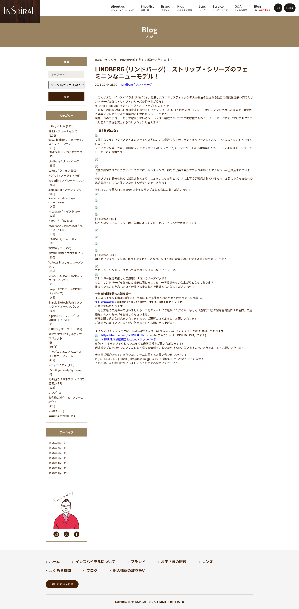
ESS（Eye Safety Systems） (66, 370)
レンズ (52, 392)
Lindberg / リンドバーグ (63, 161)
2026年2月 (55, 473)
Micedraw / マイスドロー (64, 211)
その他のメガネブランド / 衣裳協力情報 (66, 381)
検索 (66, 96)
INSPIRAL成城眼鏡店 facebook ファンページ (128, 339)
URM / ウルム (56, 126)
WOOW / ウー (56, 248)
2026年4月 (55, 463)
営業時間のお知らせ (60, 416)
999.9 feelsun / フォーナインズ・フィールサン (66, 141)
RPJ (50, 346)
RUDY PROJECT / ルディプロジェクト (65, 336)
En (291, 8)
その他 (52, 411)
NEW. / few (57, 220)
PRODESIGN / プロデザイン (65, 253)
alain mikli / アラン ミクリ (65, 190)
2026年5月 (55, 458)
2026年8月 (55, 443)
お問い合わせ (65, 584)
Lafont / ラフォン (59, 170)
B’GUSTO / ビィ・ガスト (64, 239)
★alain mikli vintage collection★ (61, 200)
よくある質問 (60, 570)
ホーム (54, 561)
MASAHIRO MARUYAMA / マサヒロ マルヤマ (65, 278)
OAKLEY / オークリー (61, 329)
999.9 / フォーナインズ (62, 131)
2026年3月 (55, 468)
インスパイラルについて (95, 561)
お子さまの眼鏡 (173, 561)
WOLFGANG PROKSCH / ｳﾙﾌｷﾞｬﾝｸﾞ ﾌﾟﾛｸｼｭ (66, 227)
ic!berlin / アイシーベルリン (66, 180)
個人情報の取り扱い (129, 570)
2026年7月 (55, 448)
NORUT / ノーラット (61, 175)
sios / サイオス (57, 365)
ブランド (138, 561)
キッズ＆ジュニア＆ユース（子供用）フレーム (64, 353)
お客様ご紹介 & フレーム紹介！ (66, 399)
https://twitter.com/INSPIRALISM (122, 335)
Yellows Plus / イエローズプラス (65, 264)
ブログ (92, 570)
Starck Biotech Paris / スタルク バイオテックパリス (65, 304)
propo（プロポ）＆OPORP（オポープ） (65, 291)
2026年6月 (55, 453)
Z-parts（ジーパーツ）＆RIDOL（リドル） (64, 318)
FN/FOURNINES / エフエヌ (65, 152)
